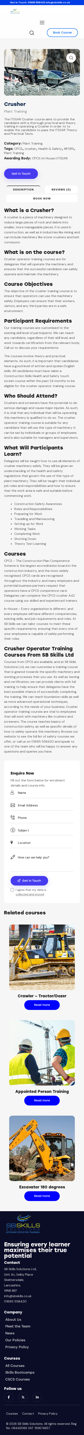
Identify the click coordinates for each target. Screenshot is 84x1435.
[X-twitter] (23, 1397)
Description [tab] (23, 189)
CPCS (18, 149)
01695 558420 (36, 2)
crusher (30, 149)
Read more (42, 1005)
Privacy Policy (47, 1414)
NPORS (69, 149)
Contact (28, 1414)
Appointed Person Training (42, 1091)
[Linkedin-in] (37, 1397)
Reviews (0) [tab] (61, 189)
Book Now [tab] (42, 198)
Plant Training (15, 111)
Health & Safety (50, 149)
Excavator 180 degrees (42, 1187)
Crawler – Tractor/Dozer (42, 996)
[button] (71, 58)
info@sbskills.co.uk (58, 2)
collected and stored (30, 894)
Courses (12, 1414)
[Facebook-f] (8, 1397)
